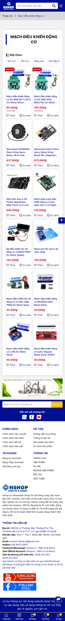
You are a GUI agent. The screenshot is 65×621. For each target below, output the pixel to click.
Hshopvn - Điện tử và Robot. (40, 551)
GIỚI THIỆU (39, 478)
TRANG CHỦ (39, 458)
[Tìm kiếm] (54, 6)
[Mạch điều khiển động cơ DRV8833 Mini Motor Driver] (46, 282)
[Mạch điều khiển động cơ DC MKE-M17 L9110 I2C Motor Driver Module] (18, 80)
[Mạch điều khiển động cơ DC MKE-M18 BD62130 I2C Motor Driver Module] (46, 80)
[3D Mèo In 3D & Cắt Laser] (32, 388)
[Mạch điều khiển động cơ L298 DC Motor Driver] (18, 332)
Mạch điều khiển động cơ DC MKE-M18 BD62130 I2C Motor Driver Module (45, 99)
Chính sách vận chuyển (14, 434)
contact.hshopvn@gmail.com (24, 541)
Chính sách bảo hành (13, 438)
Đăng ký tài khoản (11, 458)
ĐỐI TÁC (37, 474)
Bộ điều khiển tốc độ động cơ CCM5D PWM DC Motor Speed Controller (18, 252)
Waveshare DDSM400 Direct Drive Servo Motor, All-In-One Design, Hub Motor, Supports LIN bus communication (18, 152)
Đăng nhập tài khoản (13, 462)
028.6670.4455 (19, 544)
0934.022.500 (10, 557)
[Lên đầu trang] (58, 608)
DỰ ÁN (37, 466)
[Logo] (8, 6)
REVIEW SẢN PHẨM (43, 470)
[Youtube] (38, 416)
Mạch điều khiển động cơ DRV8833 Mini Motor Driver (45, 301)
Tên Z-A (25, 61)
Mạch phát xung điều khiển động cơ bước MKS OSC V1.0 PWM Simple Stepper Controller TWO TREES (45, 202)
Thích (12, 115)
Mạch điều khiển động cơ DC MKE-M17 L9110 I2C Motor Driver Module (18, 99)
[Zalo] (24, 416)
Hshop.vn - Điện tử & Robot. (41, 548)
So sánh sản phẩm (42, 446)
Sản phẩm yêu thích (43, 442)
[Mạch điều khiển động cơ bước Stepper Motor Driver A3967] (46, 332)
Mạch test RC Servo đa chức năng (46, 250)
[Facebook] (31, 416)
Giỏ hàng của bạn (11, 466)
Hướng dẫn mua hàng (44, 434)
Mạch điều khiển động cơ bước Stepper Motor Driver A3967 (45, 351)
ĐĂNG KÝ (57, 404)
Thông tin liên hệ (41, 438)
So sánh (27, 115)
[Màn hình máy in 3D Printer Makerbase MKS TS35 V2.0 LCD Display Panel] (18, 182)
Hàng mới (39, 61)
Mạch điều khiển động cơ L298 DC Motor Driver (18, 351)
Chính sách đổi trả (11, 442)
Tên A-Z (11, 61)
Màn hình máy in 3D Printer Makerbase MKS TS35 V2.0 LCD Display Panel (17, 202)
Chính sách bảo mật (12, 446)
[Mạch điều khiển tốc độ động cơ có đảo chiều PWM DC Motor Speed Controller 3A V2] (18, 282)
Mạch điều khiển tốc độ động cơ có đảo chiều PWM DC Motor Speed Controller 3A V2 (18, 301)
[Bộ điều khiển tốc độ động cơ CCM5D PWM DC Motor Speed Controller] (18, 232)
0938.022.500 (42, 554)
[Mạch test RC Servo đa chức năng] (46, 232)
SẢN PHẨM (39, 462)
